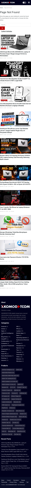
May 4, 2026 (3, 107)
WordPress (21, 431)
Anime (3, 328)
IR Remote (5, 399)
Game (3, 351)
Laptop (3, 48)
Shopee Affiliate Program (9, 416)
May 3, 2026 (3, 134)
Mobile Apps (20, 333)
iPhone (18, 328)
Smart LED (22, 416)
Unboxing (19, 354)
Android (3, 326)
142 (11, 82)
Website (18, 359)
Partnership (4, 482)
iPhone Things (16, 396)
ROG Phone (20, 410)
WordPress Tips (7, 434)
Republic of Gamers (8, 410)
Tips (2, 125)
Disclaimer (16, 480)
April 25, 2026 (4, 186)
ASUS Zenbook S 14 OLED (9, 381)
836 (13, 211)
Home (1, 7)
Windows (19, 361)
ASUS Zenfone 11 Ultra (8, 384)
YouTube (17, 434)
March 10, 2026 (4, 236)
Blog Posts (4, 336)
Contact (9, 480)
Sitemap (22, 482)
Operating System (21, 337)
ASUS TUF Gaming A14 (9, 378)
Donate (23, 480)
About (2, 480)
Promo (12, 407)
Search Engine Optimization (10, 413)
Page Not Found (8, 7)
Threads (16, 422)
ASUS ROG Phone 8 (8, 372)
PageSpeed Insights (18, 404)
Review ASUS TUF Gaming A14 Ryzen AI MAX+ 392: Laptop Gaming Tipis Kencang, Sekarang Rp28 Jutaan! (15, 157)
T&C (27, 482)
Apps (2, 331)
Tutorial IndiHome (7, 425)
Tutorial (4, 228)
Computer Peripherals (7, 345)
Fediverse (6, 393)
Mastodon (17, 401)
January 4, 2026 (4, 288)
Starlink (5, 419)
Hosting (3, 358)
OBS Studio (6, 404)
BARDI (20, 384)
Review (3, 152)
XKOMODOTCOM (12, 484)
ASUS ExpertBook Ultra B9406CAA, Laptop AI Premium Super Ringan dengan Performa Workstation (15, 54)
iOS (17, 326)
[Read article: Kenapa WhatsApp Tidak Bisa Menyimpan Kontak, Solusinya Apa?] (15, 222)
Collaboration (5, 341)
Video (3, 203)
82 (11, 134)
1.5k (13, 261)
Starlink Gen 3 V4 (15, 419)
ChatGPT (3, 75)
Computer (4, 343)
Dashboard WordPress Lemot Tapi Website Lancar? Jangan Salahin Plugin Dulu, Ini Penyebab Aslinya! (14, 130)
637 (13, 236)
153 (11, 107)
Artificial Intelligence (8, 369)
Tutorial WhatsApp (18, 428)
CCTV (12, 387)
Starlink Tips (6, 422)
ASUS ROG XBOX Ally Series (10, 375)
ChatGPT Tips (21, 387)
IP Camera (5, 396)
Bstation (5, 387)
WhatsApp (11, 431)
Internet (4, 100)
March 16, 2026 (4, 211)
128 (12, 186)
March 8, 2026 (4, 261)
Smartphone (20, 345)
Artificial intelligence (7, 333)
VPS (4, 431)
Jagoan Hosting (16, 399)
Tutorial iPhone (19, 425)
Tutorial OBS (6, 428)
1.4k (14, 288)
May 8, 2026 (3, 82)
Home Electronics (6, 356)
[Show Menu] (29, 2)
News (18, 335)
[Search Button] (2, 28)
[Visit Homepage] (8, 2)
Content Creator (7, 390)
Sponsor (18, 348)
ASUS (19, 369)
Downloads (4, 349)
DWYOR (17, 390)
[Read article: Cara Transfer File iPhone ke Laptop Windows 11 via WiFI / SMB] (15, 197)
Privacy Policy (13, 482)
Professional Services (22, 339)
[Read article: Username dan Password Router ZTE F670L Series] (15, 247)
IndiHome (23, 393)
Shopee (23, 413)
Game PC (4, 353)
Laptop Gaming (6, 401)
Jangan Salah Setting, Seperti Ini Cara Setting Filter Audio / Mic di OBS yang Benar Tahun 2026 (14, 284)
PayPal (4, 407)
